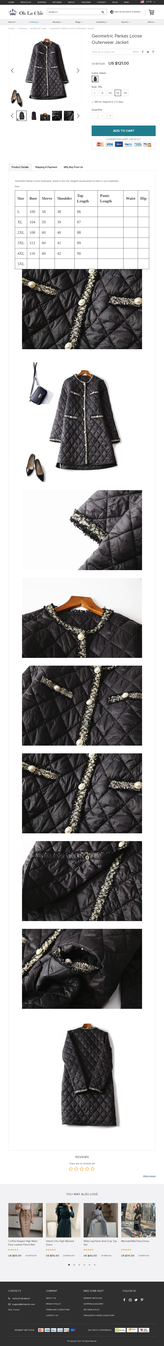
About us (51, 1298)
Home (11, 2)
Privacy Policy (53, 1304)
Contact (101, 2)
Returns (57, 2)
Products (25, 2)
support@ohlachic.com (23, 1304)
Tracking (86, 2)
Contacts (14, 1290)
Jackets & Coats (38, 28)
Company (51, 1290)
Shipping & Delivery (93, 1304)
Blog (115, 2)
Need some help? (94, 1290)
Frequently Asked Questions (99, 1315)
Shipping (41, 2)
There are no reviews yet (103, 52)
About (71, 2)
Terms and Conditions (58, 1310)
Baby (126, 2)
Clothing (22, 28)
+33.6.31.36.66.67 (21, 1298)
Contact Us (52, 1315)
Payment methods (93, 1298)
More (150, 22)
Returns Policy (92, 1310)
